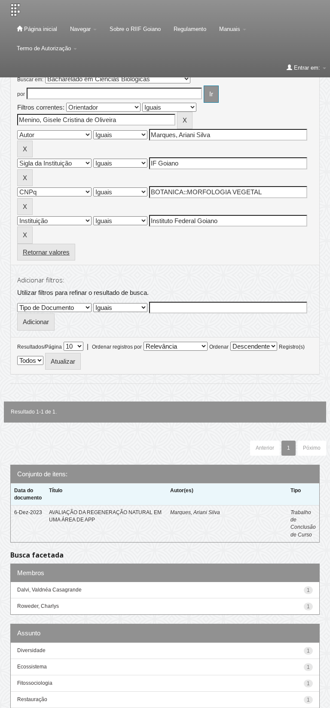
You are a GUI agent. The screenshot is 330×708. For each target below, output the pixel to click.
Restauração (32, 699)
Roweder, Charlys (38, 606)
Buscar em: (30, 80)
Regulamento (190, 29)
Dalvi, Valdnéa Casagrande (49, 590)
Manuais (230, 29)
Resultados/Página (39, 347)
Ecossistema (32, 667)
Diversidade (31, 650)
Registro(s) (292, 347)
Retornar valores (46, 252)
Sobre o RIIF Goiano (135, 29)
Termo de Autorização (45, 48)
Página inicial (39, 29)
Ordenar (219, 347)
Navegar (81, 29)
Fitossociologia (34, 683)
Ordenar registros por (117, 347)
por (21, 94)
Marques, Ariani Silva (195, 512)
